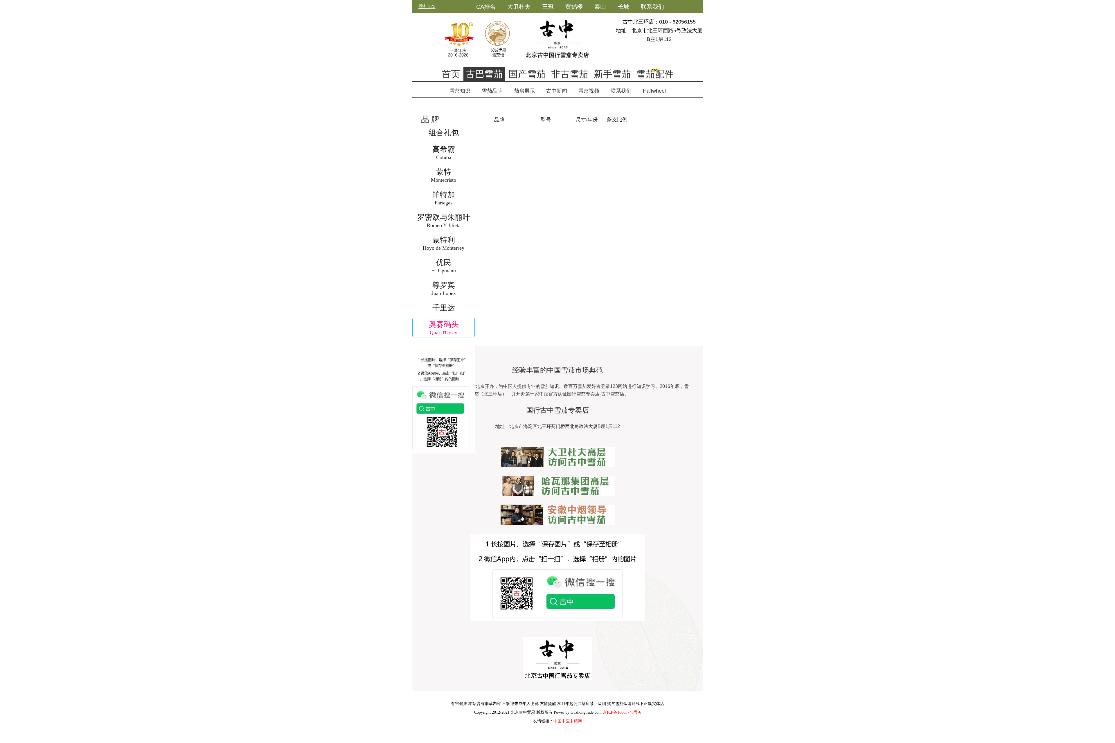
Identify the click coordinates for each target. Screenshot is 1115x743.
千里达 (443, 308)
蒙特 (443, 175)
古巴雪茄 (484, 74)
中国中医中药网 (567, 721)
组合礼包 (444, 133)
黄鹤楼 (574, 6)
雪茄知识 (459, 91)
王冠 (548, 6)
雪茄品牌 (492, 91)
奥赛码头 (444, 327)
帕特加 (443, 198)
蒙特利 (443, 243)
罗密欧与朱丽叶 (443, 220)
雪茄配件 (655, 74)
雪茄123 (427, 6)
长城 (623, 6)
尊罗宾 (443, 288)
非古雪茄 (569, 74)
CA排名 (486, 6)
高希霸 (443, 152)
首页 (451, 74)
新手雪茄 (612, 74)
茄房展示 (524, 91)
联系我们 (652, 6)
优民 (443, 266)
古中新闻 (556, 91)
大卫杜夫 (518, 6)
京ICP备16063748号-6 (622, 712)
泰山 (600, 6)
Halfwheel (654, 91)
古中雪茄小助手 (496, 20)
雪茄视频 (588, 91)
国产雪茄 (527, 74)
